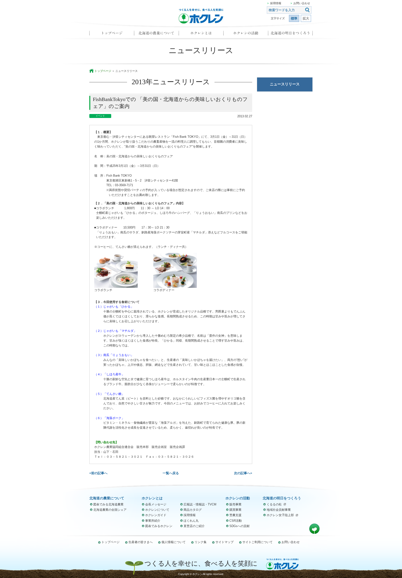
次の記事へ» (243, 473)
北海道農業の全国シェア (110, 509)
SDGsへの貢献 (239, 526)
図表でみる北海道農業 (108, 504)
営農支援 (235, 515)
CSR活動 (235, 520)
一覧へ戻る (171, 473)
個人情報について (173, 542)
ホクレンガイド (155, 515)
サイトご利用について (257, 542)
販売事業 (235, 504)
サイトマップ (224, 542)
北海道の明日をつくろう (290, 34)
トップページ (111, 34)
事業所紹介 (152, 520)
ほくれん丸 (191, 520)
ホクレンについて (157, 509)
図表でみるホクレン (158, 526)
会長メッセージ (155, 504)
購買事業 (235, 509)
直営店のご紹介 (194, 526)
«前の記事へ (98, 473)
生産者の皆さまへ (140, 542)
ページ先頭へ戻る (314, 529)
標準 (294, 18)
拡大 (306, 18)
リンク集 (200, 542)
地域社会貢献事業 (279, 509)
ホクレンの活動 (245, 34)
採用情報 (275, 3)
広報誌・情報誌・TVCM (200, 504)
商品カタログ (193, 509)
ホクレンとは (201, 34)
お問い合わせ (301, 3)
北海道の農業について (156, 34)
